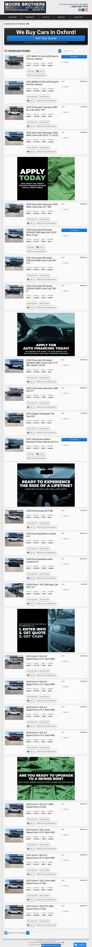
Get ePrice (74, 57)
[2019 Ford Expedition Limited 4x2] (14, 539)
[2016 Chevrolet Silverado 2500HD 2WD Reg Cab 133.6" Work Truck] (14, 235)
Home (37, 941)
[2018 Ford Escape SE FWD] (14, 516)
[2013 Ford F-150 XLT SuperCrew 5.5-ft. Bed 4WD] (14, 662)
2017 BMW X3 (42, 57)
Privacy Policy (53, 941)
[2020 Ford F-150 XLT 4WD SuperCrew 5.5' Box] (14, 810)
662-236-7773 (80, 6)
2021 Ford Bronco (42, 440)
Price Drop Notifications (37, 75)
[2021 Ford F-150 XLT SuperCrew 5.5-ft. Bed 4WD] (14, 861)
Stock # (28, 63)
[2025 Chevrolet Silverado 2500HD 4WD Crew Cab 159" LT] (14, 291)
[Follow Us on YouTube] (86, 10)
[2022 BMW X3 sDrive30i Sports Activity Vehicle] (14, 87)
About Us (41, 941)
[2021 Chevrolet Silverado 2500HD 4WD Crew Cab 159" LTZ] (14, 263)
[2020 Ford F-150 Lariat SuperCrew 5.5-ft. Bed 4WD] (14, 835)
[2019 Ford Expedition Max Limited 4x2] (14, 565)
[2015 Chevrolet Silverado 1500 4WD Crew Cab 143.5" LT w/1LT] (14, 138)
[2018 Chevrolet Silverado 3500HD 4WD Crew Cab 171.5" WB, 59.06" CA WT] (14, 366)
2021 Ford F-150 (40, 856)
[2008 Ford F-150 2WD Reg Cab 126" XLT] (14, 590)
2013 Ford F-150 (40, 657)
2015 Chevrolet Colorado (41, 108)
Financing (30, 71)
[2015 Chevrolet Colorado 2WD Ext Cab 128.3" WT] (14, 113)
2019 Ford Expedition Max (39, 560)
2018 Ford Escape (39, 510)
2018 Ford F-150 (40, 683)
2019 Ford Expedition (41, 535)
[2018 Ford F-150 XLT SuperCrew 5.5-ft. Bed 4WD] (14, 687)
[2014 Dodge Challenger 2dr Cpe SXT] (14, 419)
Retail (62, 81)
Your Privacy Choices (56, 942)
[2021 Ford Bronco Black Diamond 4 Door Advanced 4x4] (14, 445)
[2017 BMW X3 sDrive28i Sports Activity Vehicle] (14, 62)
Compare (66, 62)
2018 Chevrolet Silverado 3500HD (42, 363)
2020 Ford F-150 (39, 805)
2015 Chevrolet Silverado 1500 (42, 134)
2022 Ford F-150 (40, 882)
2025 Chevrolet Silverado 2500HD (41, 288)
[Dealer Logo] (25, 7)
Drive (43, 63)
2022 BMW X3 (42, 83)
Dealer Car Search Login (33, 942)
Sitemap (48, 942)
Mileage (36, 63)
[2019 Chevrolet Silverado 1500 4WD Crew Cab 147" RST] (14, 210)
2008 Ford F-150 (42, 585)
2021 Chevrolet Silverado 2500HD (41, 260)
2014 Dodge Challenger (40, 415)
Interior (50, 63)
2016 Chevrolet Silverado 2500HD (41, 232)
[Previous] (5, 933)
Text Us (41, 71)
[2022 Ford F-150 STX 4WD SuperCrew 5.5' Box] (14, 912)
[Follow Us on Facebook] (79, 10)
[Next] (27, 933)
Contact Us (46, 941)
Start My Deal (32, 96)
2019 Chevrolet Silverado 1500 (42, 205)
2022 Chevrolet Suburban (42, 389)
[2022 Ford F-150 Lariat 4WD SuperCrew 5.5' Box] (14, 886)
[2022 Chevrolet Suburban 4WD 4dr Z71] (14, 394)
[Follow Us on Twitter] (83, 10)
